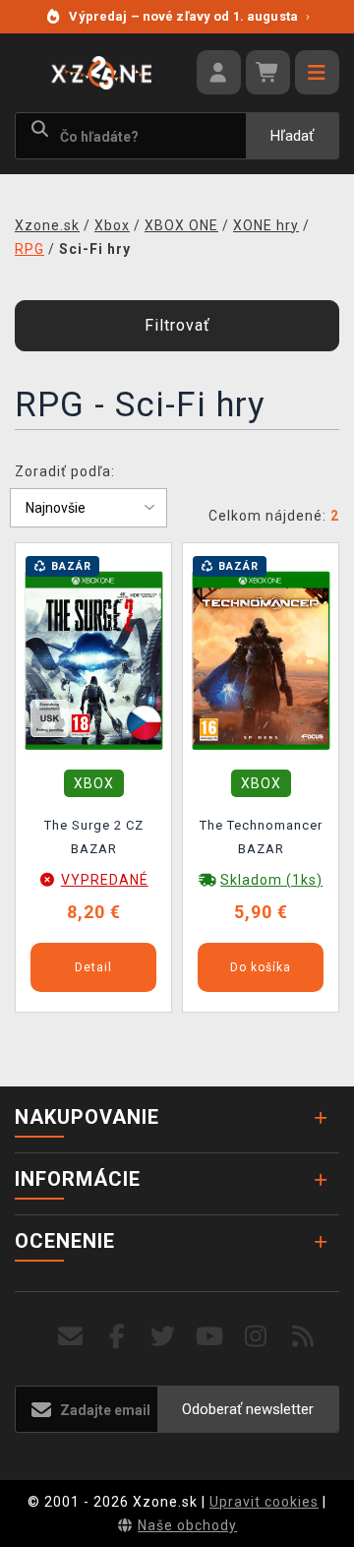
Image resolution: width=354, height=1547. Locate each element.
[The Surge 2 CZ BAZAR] (93, 659)
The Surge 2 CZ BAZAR (94, 837)
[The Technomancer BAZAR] (260, 659)
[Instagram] (256, 1337)
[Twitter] (163, 1337)
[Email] (70, 1337)
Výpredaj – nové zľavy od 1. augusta (189, 16)
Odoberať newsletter (248, 1409)
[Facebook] (117, 1337)
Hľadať (292, 136)
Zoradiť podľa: (65, 471)
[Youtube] (210, 1337)
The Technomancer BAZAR (261, 837)
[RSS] (303, 1337)
